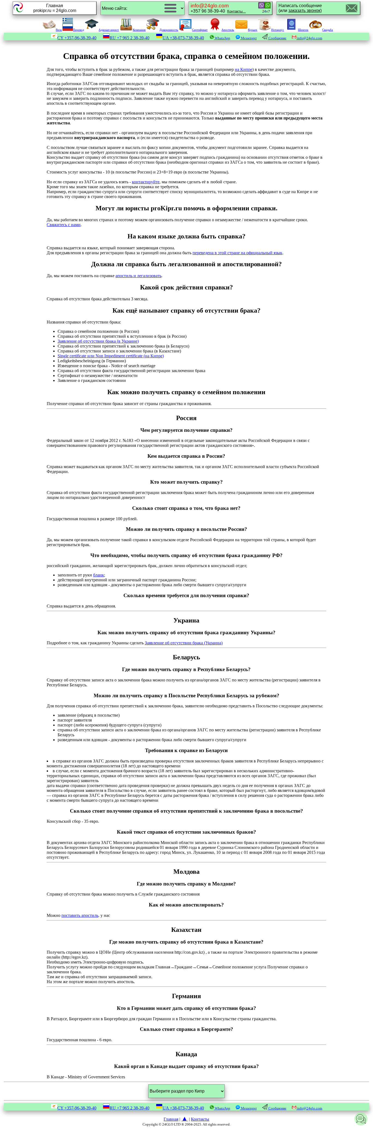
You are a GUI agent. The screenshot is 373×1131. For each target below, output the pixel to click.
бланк (98, 575)
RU (129, 37)
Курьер (252, 29)
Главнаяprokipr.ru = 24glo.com (54, 8)
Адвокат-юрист (109, 29)
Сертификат (200, 29)
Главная (171, 1119)
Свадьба (327, 29)
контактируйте (145, 181)
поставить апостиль (79, 915)
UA (183, 37)
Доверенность (168, 29)
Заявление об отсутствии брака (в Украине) (98, 341)
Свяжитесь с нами (64, 224)
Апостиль (227, 29)
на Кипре (243, 69)
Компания (139, 29)
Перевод (78, 29)
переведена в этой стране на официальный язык (237, 252)
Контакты (200, 1119)
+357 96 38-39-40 (218, 8)
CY (76, 37)
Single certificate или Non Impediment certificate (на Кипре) (111, 356)
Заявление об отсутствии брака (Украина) (184, 643)
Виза (59, 29)
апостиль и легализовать (138, 275)
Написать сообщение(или (300, 8)
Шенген (303, 29)
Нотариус (277, 29)
